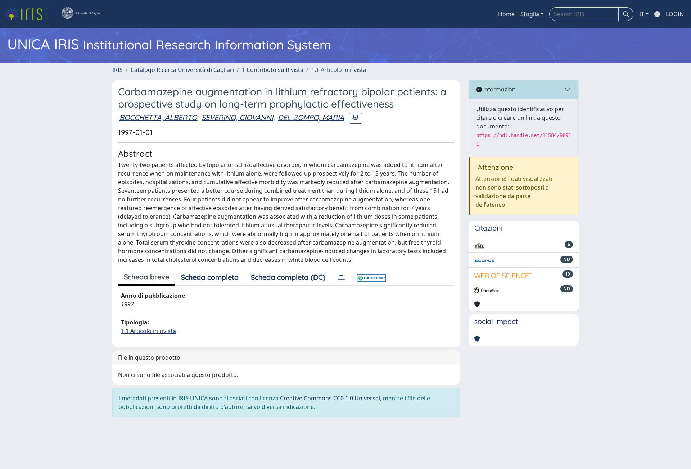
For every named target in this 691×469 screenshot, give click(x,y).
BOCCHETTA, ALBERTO (158, 117)
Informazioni (499, 89)
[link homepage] (26, 14)
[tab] (341, 277)
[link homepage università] (81, 14)
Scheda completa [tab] (210, 277)
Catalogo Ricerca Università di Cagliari (182, 70)
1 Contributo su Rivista (272, 70)
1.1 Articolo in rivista (338, 70)
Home (506, 14)
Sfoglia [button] (529, 14)
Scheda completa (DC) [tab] (288, 277)
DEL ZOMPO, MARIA (311, 117)
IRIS (117, 70)
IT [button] (641, 14)
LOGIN (675, 14)
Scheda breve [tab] (146, 276)
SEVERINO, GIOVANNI (237, 117)
